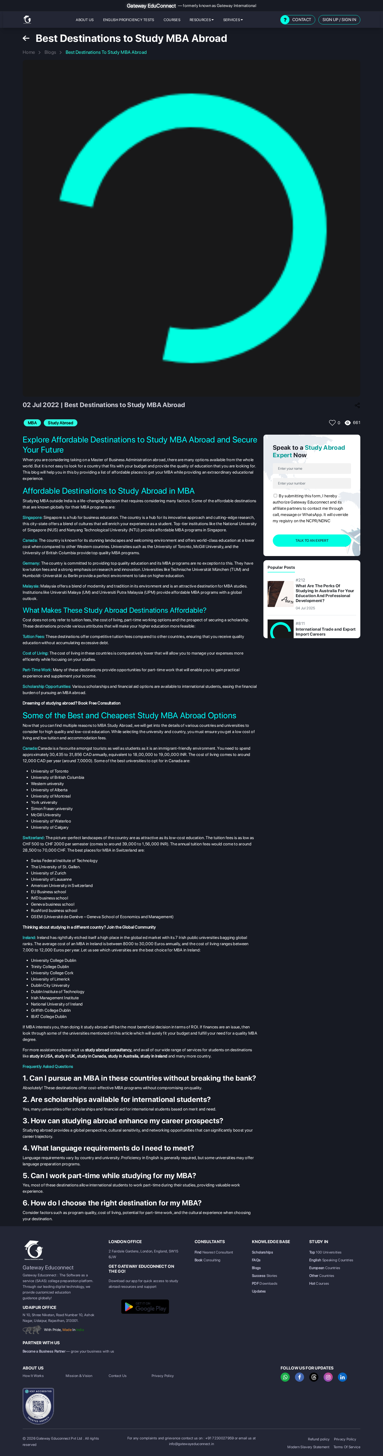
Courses (172, 20)
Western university (47, 783)
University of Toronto (50, 771)
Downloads (264, 1283)
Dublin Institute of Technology (58, 991)
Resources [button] (201, 20)
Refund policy (319, 1439)
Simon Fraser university (52, 808)
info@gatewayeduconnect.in (191, 1444)
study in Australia (123, 1056)
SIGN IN (349, 19)
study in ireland (153, 1056)
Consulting (208, 1260)
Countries (325, 1268)
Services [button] (232, 20)
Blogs (50, 52)
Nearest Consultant (214, 1252)
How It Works (33, 1376)
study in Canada (91, 1056)
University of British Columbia (57, 777)
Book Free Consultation (99, 703)
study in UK (65, 1056)
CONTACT (301, 19)
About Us (85, 20)
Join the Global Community (131, 927)
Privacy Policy (163, 1376)
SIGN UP (330, 19)
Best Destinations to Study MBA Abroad (106, 52)
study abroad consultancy (108, 1049)
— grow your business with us (68, 1351)
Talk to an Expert (312, 540)
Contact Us (118, 1376)
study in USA (41, 1056)
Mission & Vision (79, 1376)
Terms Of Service (346, 1447)
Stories (264, 1276)
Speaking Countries (331, 1260)
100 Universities (325, 1252)
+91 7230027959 (219, 1438)
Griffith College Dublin (51, 1010)
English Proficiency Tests (128, 20)
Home (29, 52)
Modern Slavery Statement (308, 1447)
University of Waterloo (51, 821)
